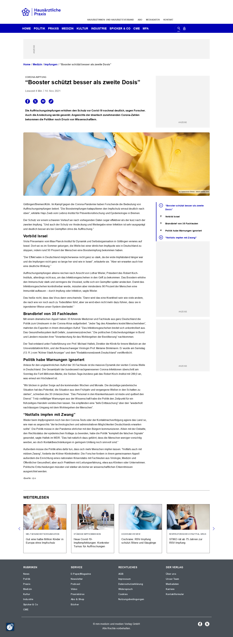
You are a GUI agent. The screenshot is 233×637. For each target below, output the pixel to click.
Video (74, 589)
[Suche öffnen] (179, 29)
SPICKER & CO (120, 28)
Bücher (75, 604)
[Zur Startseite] (41, 11)
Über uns (171, 573)
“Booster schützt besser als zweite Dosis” (184, 207)
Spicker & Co (30, 604)
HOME (26, 28)
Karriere (170, 589)
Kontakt (168, 19)
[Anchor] (49, 236)
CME (136, 28)
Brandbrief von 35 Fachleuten (181, 223)
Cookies (123, 594)
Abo (140, 19)
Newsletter (77, 579)
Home (27, 64)
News (26, 573)
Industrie (99, 28)
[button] (213, 528)
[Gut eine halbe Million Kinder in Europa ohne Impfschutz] (44, 528)
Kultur (82, 28)
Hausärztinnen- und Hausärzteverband (110, 19)
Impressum (124, 579)
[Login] (184, 29)
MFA (146, 28)
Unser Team (172, 579)
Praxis (53, 28)
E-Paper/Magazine (81, 573)
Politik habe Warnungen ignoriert (183, 230)
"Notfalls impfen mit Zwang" (181, 237)
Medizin (68, 28)
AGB (121, 573)
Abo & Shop (77, 599)
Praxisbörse (77, 594)
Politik (39, 28)
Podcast (75, 584)
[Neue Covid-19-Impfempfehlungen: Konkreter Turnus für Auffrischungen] (92, 528)
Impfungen (51, 64)
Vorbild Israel (172, 216)
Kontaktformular (175, 594)
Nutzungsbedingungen (131, 599)
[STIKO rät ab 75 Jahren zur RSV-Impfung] (188, 528)
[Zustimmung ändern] (10, 627)
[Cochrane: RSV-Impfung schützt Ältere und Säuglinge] (140, 528)
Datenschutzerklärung (130, 584)
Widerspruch (125, 589)
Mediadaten (153, 19)
